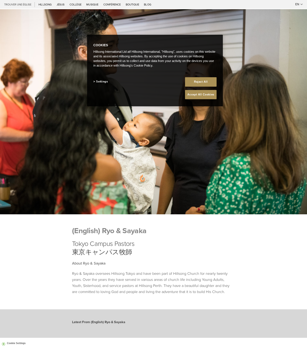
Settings (102, 81)
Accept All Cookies (200, 94)
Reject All (201, 81)
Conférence (112, 4)
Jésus (61, 4)
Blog (147, 4)
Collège (76, 4)
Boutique (133, 4)
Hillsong (45, 4)
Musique (92, 4)
